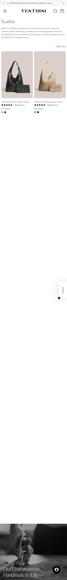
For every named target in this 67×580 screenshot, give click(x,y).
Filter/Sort (61, 46)
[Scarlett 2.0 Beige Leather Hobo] (2, 112)
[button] (55, 11)
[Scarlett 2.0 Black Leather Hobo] (5, 112)
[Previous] (3, 3)
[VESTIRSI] (33, 11)
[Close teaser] (59, 298)
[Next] (63, 3)
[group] (33, 3)
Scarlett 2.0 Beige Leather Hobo (48, 102)
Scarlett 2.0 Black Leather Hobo (15, 102)
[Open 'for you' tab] (56, 570)
